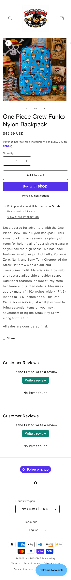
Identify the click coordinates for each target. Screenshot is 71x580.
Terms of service (23, 569)
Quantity (8, 153)
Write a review (35, 380)
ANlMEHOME (33, 558)
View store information (23, 216)
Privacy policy (52, 563)
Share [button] (11, 338)
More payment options (35, 195)
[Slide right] (44, 108)
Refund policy (32, 563)
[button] (10, 18)
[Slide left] (26, 108)
